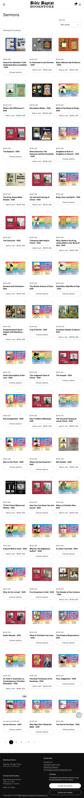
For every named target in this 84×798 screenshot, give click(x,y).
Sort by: (62, 20)
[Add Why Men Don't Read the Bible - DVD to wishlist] (52, 696)
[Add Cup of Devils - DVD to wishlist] (52, 301)
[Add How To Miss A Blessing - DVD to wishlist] (52, 390)
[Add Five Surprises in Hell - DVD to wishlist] (52, 564)
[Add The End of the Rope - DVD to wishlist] (78, 696)
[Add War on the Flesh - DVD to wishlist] (25, 434)
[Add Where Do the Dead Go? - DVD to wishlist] (52, 434)
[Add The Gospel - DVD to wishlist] (78, 347)
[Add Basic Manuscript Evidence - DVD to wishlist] (78, 34)
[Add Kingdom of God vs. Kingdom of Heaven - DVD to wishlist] (78, 123)
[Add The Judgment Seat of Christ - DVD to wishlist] (52, 347)
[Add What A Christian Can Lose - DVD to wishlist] (52, 607)
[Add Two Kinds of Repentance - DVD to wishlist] (78, 607)
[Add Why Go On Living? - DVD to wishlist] (25, 564)
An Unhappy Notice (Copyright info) (58, 770)
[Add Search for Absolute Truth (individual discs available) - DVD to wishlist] (25, 34)
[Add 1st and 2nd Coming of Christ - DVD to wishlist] (52, 169)
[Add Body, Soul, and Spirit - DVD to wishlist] (78, 169)
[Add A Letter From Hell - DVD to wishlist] (78, 520)
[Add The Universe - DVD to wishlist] (25, 212)
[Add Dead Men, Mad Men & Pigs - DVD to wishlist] (78, 258)
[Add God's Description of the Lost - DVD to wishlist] (25, 347)
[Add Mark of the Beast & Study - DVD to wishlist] (78, 80)
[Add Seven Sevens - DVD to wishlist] (25, 696)
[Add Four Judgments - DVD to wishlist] (78, 650)
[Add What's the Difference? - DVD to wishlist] (25, 80)
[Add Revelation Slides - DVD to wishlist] (52, 80)
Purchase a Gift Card (52, 765)
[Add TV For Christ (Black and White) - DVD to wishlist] (25, 477)
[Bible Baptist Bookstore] (42, 4)
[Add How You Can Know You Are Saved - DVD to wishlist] (52, 477)
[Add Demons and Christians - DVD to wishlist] (25, 258)
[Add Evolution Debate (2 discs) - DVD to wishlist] (78, 301)
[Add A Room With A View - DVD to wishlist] (25, 520)
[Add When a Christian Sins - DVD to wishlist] (78, 477)
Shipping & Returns (51, 767)
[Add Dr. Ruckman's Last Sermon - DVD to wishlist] (52, 34)
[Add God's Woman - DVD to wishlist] (25, 607)
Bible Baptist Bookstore (27, 795)
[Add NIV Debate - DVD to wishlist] (78, 434)
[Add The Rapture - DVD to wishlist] (25, 123)
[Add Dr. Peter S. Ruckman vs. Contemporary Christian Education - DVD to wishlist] (25, 650)
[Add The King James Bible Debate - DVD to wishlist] (25, 169)
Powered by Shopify (44, 795)
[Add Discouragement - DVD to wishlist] (25, 390)
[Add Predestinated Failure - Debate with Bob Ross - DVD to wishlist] (25, 301)
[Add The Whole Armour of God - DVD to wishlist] (52, 258)
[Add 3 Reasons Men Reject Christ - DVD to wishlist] (52, 212)
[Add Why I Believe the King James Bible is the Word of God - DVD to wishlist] (78, 212)
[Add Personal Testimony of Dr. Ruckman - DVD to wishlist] (52, 650)
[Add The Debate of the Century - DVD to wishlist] (78, 564)
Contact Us (48, 762)
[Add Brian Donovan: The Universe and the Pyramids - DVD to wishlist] (52, 123)
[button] (4, 4)
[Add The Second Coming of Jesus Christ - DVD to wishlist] (78, 390)
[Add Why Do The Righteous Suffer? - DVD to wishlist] (52, 520)
